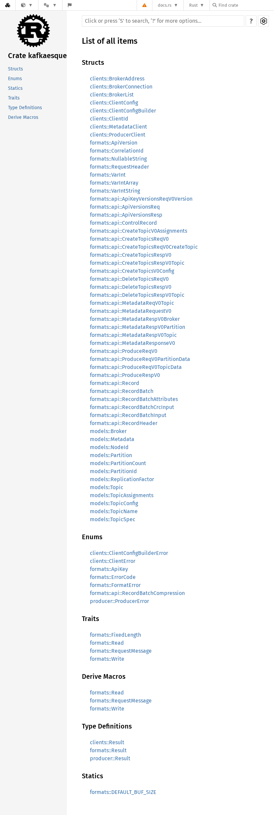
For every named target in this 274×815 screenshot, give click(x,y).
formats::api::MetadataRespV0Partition (137, 327)
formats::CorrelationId (117, 151)
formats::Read (107, 643)
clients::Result (107, 742)
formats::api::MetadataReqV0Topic (132, 303)
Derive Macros (23, 117)
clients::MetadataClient (118, 127)
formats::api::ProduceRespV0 (125, 375)
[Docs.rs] (7, 5)
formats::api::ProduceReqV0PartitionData (140, 359)
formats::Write (107, 659)
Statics (15, 88)
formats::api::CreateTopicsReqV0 (129, 239)
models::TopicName (114, 511)
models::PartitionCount (118, 463)
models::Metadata (112, 439)
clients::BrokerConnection (121, 86)
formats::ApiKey (109, 569)
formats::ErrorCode (113, 577)
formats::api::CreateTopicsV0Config (132, 271)
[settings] (263, 21)
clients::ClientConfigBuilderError (129, 553)
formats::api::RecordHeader (123, 423)
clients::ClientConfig (114, 102)
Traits (14, 98)
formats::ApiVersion (113, 143)
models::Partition (111, 455)
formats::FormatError (115, 585)
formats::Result (108, 750)
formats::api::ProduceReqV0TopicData (136, 367)
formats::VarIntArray (114, 183)
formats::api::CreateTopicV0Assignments (138, 231)
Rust (193, 5)
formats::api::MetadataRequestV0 (130, 311)
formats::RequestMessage (121, 651)
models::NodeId (109, 447)
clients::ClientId (109, 119)
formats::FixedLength (115, 635)
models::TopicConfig (114, 503)
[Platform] (50, 5)
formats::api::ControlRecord (123, 223)
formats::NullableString (118, 159)
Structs (15, 69)
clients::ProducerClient (117, 135)
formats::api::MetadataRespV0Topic (133, 335)
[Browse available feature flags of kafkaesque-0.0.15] (69, 5)
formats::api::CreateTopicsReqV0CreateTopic (144, 247)
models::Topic (106, 487)
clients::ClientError (112, 561)
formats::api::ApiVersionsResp (126, 215)
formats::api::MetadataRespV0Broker (135, 319)
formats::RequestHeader (119, 167)
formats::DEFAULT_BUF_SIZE (123, 792)
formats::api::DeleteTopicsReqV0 (129, 279)
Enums (15, 78)
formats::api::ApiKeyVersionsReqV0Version (141, 199)
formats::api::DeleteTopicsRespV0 (130, 287)
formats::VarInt (108, 175)
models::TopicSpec (112, 519)
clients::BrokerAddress (117, 78)
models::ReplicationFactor (122, 479)
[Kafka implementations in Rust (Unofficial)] (27, 5)
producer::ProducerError (119, 601)
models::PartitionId (113, 471)
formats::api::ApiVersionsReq (125, 207)
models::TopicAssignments (121, 495)
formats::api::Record (114, 383)
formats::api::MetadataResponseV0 (132, 343)
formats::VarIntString (115, 191)
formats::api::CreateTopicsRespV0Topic (137, 263)
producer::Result (110, 758)
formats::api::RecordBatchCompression (137, 593)
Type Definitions (25, 108)
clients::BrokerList (112, 94)
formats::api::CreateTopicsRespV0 (130, 255)
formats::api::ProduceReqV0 (123, 351)
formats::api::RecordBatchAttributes (134, 399)
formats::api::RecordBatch (121, 391)
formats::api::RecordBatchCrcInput (132, 407)
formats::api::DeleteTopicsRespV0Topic (137, 295)
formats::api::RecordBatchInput (128, 415)
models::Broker (108, 431)
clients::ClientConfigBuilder (123, 111)
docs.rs (164, 5)
